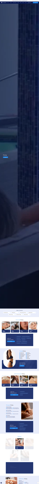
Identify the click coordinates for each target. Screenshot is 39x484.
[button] (18, 336)
